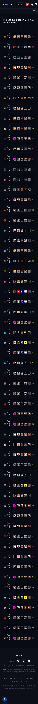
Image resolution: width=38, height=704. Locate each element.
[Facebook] (28, 661)
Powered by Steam (9, 688)
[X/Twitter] (23, 661)
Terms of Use (8, 678)
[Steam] (18, 661)
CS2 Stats (24, 681)
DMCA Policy (15, 681)
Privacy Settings (29, 678)
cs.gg (7, 4)
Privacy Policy (18, 678)
